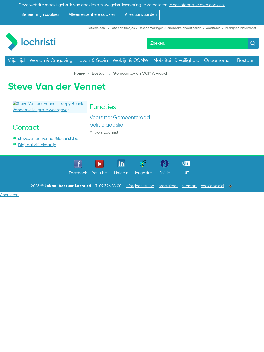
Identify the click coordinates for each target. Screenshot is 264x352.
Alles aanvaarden (141, 14)
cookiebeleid (212, 186)
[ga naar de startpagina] (33, 41)
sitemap (189, 186)
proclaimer (168, 186)
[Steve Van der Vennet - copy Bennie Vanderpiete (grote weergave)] (50, 107)
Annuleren (9, 195)
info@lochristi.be (140, 186)
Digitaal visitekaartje (37, 145)
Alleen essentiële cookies (92, 14)
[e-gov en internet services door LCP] (230, 186)
